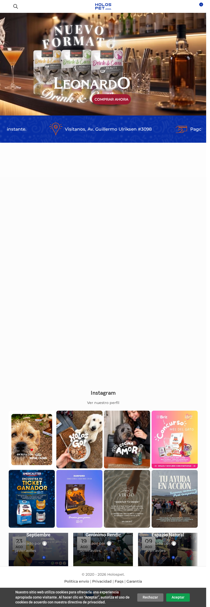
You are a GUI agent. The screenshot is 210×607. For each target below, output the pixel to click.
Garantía (134, 581)
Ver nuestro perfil (103, 402)
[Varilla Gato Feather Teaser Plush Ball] (128, 235)
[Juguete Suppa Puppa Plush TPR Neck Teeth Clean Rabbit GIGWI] (177, 235)
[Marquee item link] (85, 129)
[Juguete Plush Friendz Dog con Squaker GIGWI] (78, 316)
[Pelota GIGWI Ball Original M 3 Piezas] (78, 235)
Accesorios (22, 273)
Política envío (76, 581)
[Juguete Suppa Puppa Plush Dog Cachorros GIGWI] (29, 235)
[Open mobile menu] (5, 6)
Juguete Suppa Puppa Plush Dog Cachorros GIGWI (26, 266)
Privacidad (102, 581)
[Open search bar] (15, 6)
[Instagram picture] (32, 439)
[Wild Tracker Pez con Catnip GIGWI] (29, 316)
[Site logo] (103, 6)
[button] (43, 221)
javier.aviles (25, 550)
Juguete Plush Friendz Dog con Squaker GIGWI (75, 347)
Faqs (119, 581)
